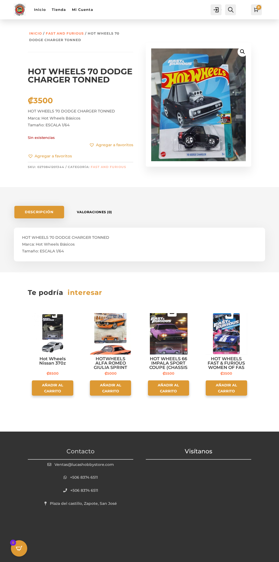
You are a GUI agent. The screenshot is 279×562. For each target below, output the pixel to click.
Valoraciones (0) (94, 212)
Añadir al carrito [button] (52, 388)
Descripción (39, 212)
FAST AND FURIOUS (65, 33)
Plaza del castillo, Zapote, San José (83, 503)
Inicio (35, 33)
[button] (50, 156)
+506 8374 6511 (84, 477)
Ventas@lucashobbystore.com (84, 464)
